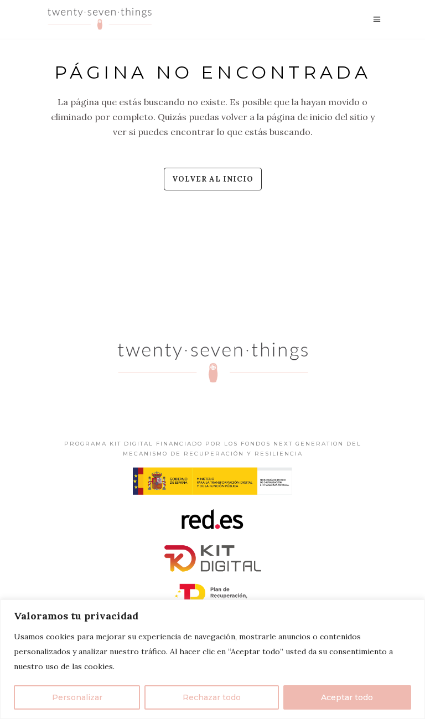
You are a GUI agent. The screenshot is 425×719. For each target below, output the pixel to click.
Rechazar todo (212, 697)
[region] (212, 659)
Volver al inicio (212, 179)
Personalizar (77, 697)
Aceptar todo (347, 697)
